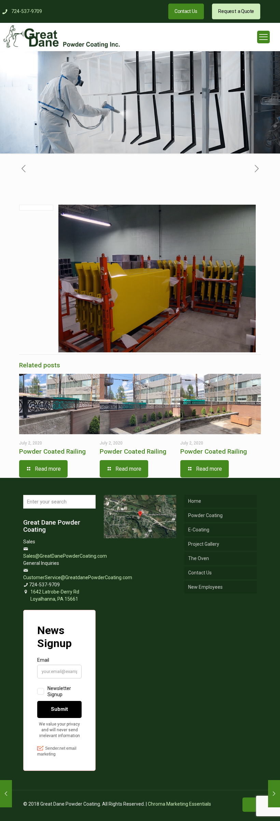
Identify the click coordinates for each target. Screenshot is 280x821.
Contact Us (200, 572)
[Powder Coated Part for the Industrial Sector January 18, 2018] (6, 793)
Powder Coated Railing (52, 451)
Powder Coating (205, 515)
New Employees (205, 587)
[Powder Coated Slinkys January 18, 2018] (274, 793)
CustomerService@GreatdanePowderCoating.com (77, 577)
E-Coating (198, 529)
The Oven (198, 558)
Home (194, 501)
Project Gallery (203, 544)
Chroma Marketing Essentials (179, 804)
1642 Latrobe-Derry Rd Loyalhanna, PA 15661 (54, 595)
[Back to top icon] (249, 804)
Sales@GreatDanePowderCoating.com (65, 556)
